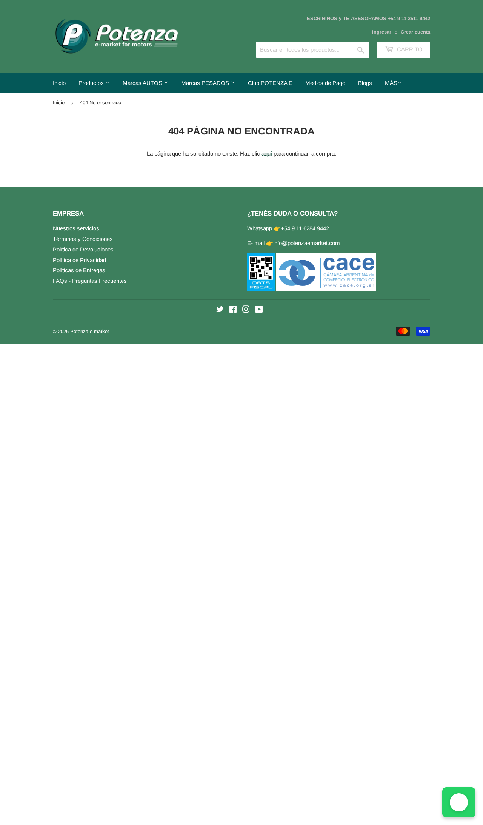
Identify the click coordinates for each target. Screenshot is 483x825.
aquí (266, 153)
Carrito (409, 49)
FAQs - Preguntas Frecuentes (90, 281)
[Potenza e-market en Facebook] (233, 310)
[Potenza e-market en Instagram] (246, 310)
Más (391, 83)
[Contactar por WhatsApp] (458, 802)
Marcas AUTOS (143, 83)
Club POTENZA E (270, 83)
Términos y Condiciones (83, 239)
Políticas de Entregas (79, 270)
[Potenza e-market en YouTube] (259, 310)
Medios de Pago (325, 83)
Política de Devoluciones (83, 249)
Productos (91, 83)
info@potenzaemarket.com (306, 243)
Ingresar (381, 32)
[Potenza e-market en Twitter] (220, 310)
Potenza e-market (89, 331)
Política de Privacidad (79, 260)
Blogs (365, 83)
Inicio (59, 83)
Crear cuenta (415, 32)
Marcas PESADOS (206, 83)
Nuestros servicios (76, 228)
